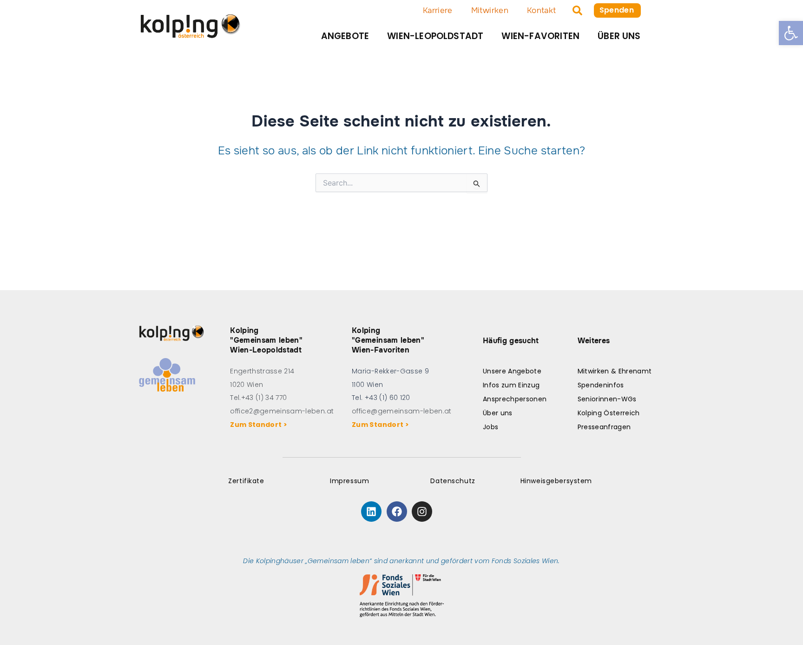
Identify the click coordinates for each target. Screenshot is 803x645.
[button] (791, 33)
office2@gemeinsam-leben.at (282, 411)
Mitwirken (489, 10)
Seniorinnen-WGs (607, 399)
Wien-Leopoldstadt (435, 36)
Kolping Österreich (609, 413)
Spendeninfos (601, 385)
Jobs (490, 427)
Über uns (619, 36)
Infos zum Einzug (511, 385)
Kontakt (541, 10)
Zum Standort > (260, 424)
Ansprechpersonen (514, 399)
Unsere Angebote (512, 371)
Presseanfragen (604, 427)
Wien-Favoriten (540, 36)
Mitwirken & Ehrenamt (615, 371)
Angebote (345, 36)
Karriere (438, 10)
